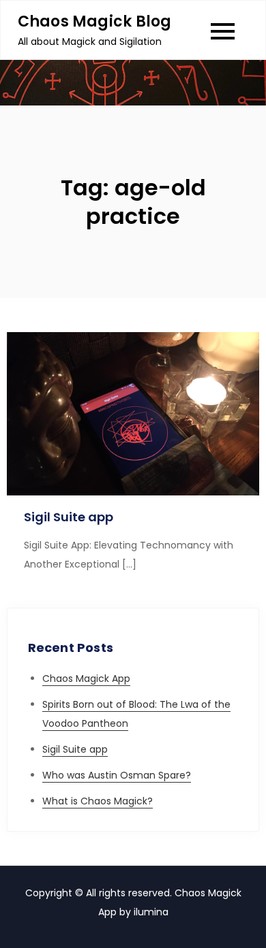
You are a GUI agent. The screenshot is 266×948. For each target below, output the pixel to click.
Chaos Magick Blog (95, 21)
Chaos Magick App (86, 678)
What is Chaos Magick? (97, 801)
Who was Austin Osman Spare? (116, 775)
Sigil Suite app (68, 516)
